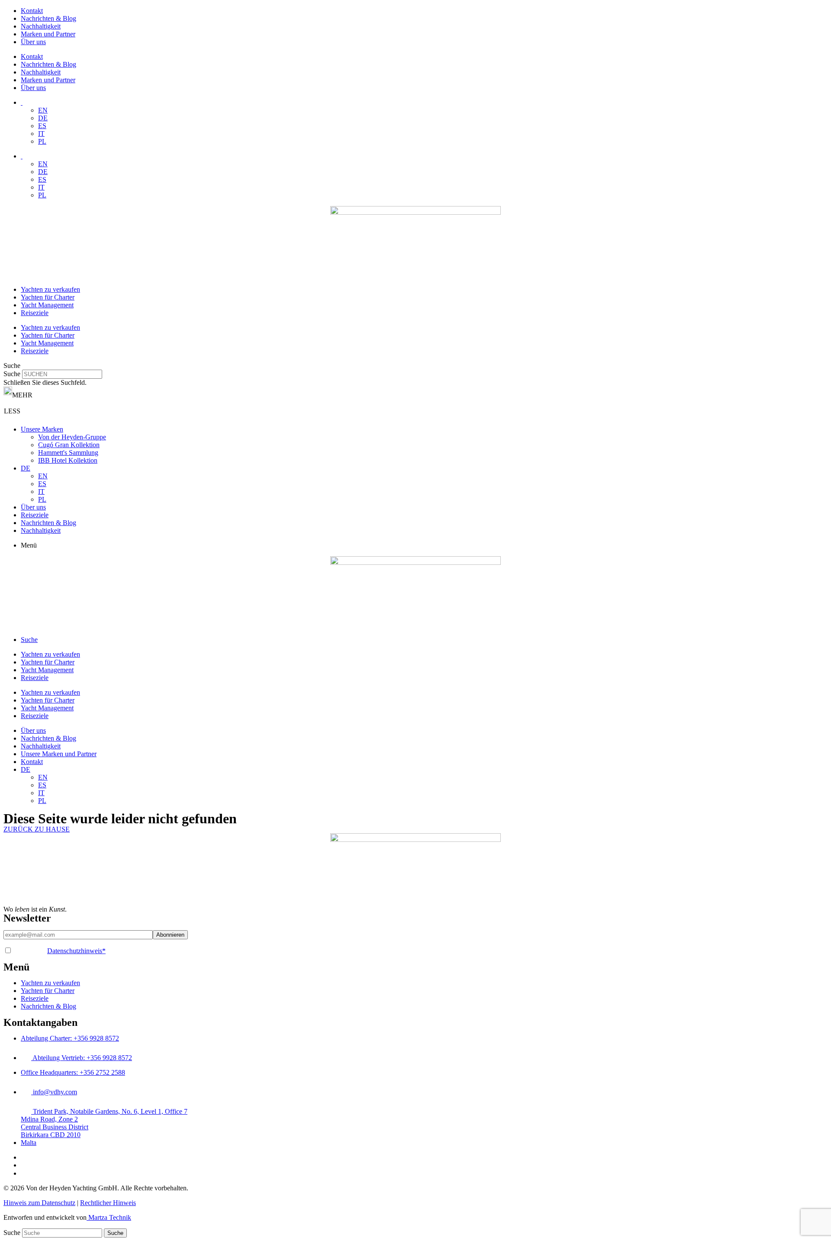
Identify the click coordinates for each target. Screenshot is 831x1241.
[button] (415, 366)
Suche (11, 373)
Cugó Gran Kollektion (69, 444)
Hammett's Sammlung (68, 452)
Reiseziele (34, 312)
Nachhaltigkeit (41, 26)
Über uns (33, 41)
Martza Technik (109, 1217)
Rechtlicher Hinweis (108, 1202)
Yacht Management (47, 305)
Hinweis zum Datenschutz (39, 1202)
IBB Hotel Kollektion (67, 460)
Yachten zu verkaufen (50, 289)
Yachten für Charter (47, 297)
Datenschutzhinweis (76, 950)
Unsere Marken (42, 429)
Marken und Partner (48, 34)
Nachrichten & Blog (48, 18)
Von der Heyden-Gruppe (72, 437)
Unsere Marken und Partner (59, 753)
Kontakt (32, 10)
